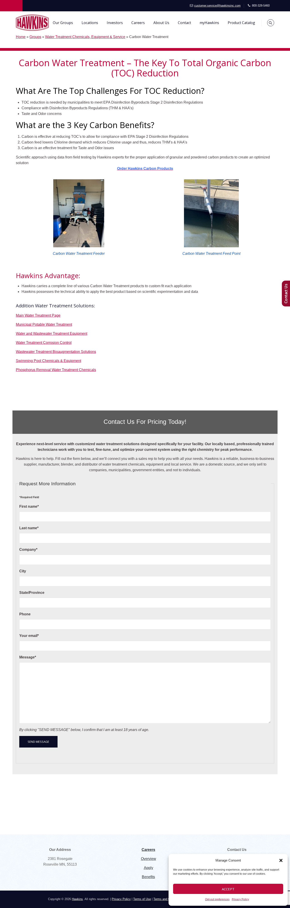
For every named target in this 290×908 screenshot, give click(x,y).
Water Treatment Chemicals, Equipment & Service (85, 37)
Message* (27, 657)
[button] (281, 860)
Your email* (29, 636)
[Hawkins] (32, 22)
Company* (28, 549)
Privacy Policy (240, 899)
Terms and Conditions (167, 899)
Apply (148, 868)
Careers (138, 22)
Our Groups (63, 22)
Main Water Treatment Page (38, 315)
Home (21, 37)
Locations (90, 22)
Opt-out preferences (217, 899)
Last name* (29, 528)
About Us (161, 22)
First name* (29, 506)
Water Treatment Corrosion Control (44, 343)
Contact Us (285, 293)
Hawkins (77, 899)
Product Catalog (241, 22)
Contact (184, 22)
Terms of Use (142, 899)
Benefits (148, 877)
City (22, 571)
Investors (115, 22)
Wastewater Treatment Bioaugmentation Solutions (56, 352)
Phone (25, 614)
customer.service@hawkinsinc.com (217, 5)
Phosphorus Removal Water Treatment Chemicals (56, 370)
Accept (228, 889)
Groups (35, 37)
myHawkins (209, 22)
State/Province (31, 593)
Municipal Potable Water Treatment (44, 324)
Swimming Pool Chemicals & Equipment (48, 361)
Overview (148, 859)
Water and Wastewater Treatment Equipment (51, 333)
